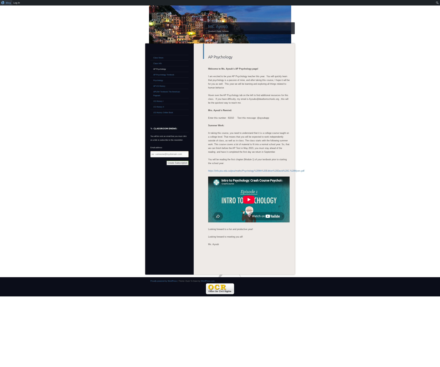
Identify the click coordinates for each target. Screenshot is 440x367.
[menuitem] (6, 2)
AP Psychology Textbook (163, 75)
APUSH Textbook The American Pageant (166, 94)
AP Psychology (159, 69)
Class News (158, 58)
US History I (158, 101)
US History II (158, 107)
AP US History (159, 86)
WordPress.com (207, 281)
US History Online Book (163, 112)
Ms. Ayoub (218, 26)
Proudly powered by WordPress (163, 281)
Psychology (158, 80)
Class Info (157, 63)
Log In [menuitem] (16, 2)
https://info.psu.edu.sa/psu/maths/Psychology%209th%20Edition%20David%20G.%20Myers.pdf (256, 171)
